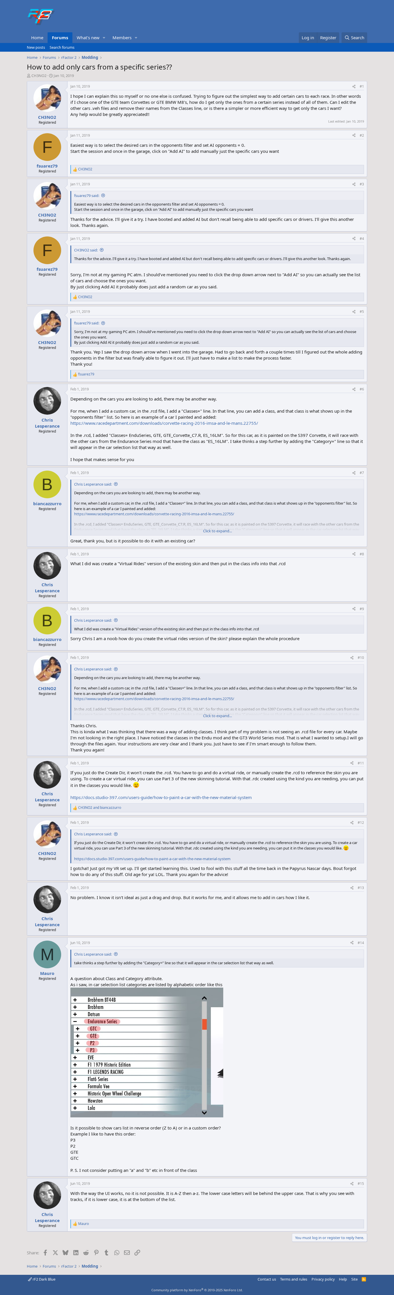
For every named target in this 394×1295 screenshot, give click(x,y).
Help (343, 1279)
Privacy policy (323, 1279)
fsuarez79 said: (86, 195)
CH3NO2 (38, 75)
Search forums (62, 47)
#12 (361, 822)
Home (37, 37)
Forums (60, 37)
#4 (362, 238)
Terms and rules (293, 1279)
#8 (362, 554)
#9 (362, 608)
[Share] (354, 86)
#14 (361, 942)
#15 (361, 1183)
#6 (362, 389)
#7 (362, 472)
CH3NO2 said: (86, 250)
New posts (36, 47)
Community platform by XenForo (197, 1290)
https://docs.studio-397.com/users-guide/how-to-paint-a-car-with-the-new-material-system (161, 797)
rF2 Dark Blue (43, 1279)
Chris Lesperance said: (93, 484)
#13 (361, 887)
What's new (88, 37)
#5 (362, 311)
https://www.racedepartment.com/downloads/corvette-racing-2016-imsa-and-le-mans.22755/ (164, 423)
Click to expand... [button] (217, 530)
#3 (362, 184)
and (99, 807)
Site (354, 1279)
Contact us (267, 1279)
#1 (362, 86)
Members (122, 37)
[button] (104, 37)
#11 (361, 763)
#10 (361, 657)
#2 (362, 135)
